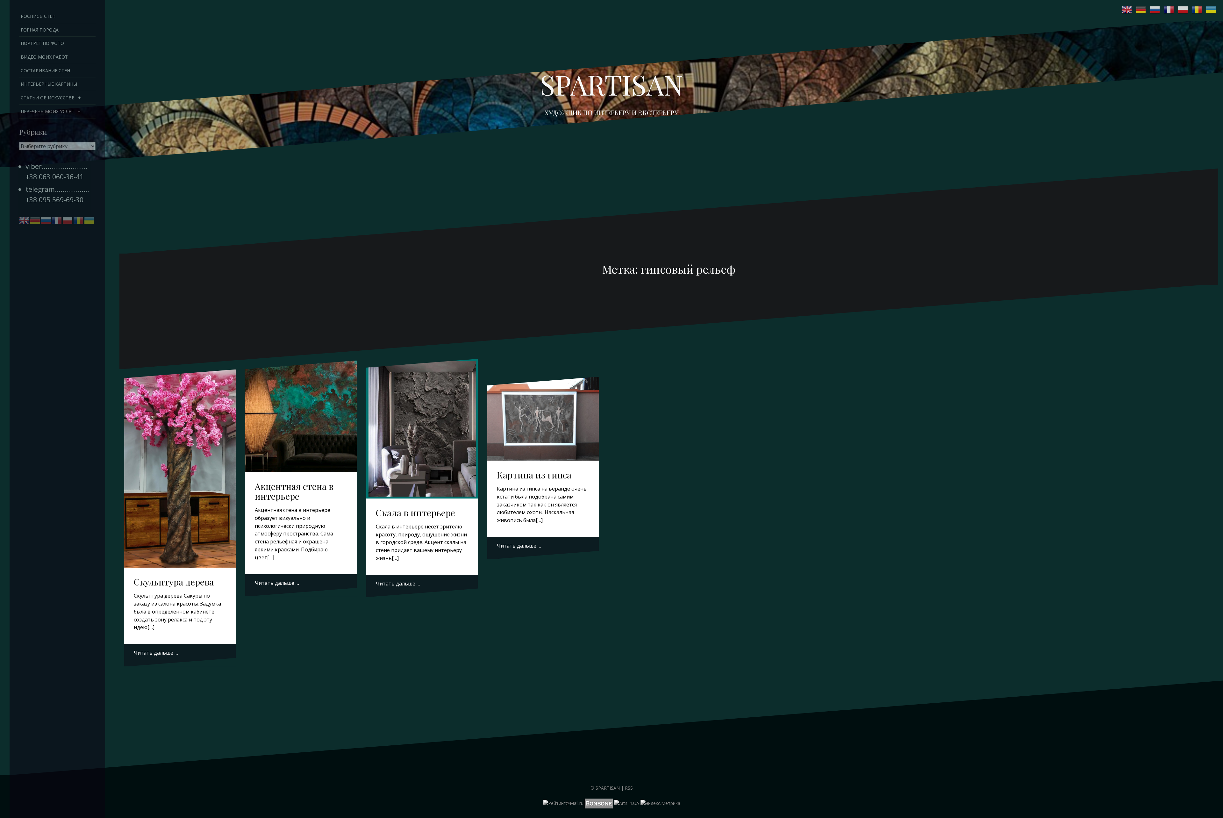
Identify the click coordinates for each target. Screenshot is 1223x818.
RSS (629, 788)
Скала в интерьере (415, 513)
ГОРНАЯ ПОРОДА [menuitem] (40, 30)
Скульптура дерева (174, 582)
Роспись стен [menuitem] (38, 16)
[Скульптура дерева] (180, 458)
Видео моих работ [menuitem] (44, 57)
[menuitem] (57, 98)
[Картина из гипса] (543, 420)
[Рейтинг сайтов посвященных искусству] (626, 803)
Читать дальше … (156, 652)
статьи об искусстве (47, 98)
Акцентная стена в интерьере (294, 491)
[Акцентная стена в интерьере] (301, 414)
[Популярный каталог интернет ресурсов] (599, 803)
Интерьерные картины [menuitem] (49, 84)
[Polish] (1183, 10)
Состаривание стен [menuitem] (45, 71)
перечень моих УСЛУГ (47, 111)
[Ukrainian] (1211, 10)
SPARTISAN (608, 788)
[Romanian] (1197, 10)
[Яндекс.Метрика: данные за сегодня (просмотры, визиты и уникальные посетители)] (660, 803)
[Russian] (1155, 10)
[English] (1127, 10)
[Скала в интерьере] (422, 424)
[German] (1141, 10)
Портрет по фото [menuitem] (42, 43)
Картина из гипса (534, 475)
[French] (1169, 10)
